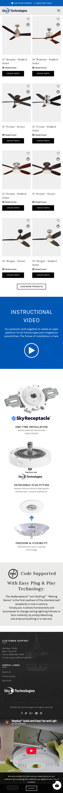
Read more (11, 67)
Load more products (31, 286)
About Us (6, 672)
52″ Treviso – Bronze (13, 126)
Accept (31, 788)
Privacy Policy (8, 676)
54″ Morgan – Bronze (14, 261)
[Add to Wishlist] (28, 19)
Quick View (28, 24)
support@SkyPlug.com (20, 657)
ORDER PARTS (13, 208)
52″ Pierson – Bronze (43, 193)
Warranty (6, 680)
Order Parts (13, 73)
